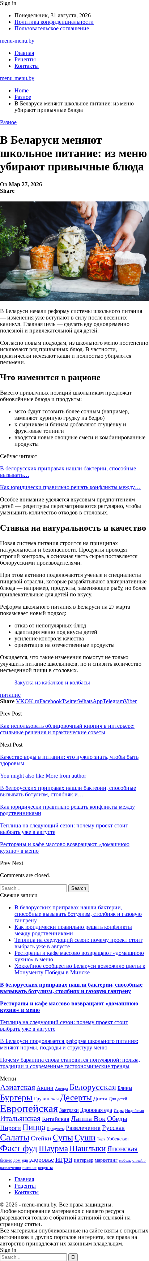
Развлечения (83, 1127)
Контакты (26, 66)
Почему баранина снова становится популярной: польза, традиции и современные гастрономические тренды (70, 1063)
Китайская (55, 1119)
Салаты (14, 1137)
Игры (119, 1110)
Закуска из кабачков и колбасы (52, 682)
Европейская (29, 1108)
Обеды (117, 1118)
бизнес (6, 1160)
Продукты (55, 1129)
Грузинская (46, 1098)
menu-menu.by (17, 41)
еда (25, 1160)
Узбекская (117, 1139)
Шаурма (53, 1148)
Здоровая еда (96, 1110)
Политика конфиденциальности (54, 22)
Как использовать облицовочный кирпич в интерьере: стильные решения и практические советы (67, 729)
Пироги (10, 1127)
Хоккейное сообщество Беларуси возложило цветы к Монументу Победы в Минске (79, 969)
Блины (125, 1088)
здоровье (41, 1159)
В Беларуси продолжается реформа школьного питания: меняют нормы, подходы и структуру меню (69, 1044)
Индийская (134, 1111)
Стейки (41, 1138)
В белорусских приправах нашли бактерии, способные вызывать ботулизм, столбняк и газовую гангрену (78, 913)
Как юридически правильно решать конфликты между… (70, 487)
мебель (125, 1160)
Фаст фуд (18, 1148)
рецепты (45, 1167)
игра (63, 1159)
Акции (45, 1088)
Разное (8, 122)
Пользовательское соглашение (51, 28)
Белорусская (92, 1087)
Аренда (61, 1089)
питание (10, 695)
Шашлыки (87, 1148)
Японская (122, 1148)
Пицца (33, 1127)
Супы (63, 1137)
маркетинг (106, 1160)
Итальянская (20, 1118)
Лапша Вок (88, 1118)
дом (17, 1160)
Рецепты (25, 59)
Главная (24, 53)
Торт (101, 1139)
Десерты (76, 1097)
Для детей (118, 1098)
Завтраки (69, 1110)
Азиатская (17, 1087)
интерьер (83, 1160)
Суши (84, 1137)
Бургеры (16, 1097)
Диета (100, 1098)
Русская (113, 1127)
